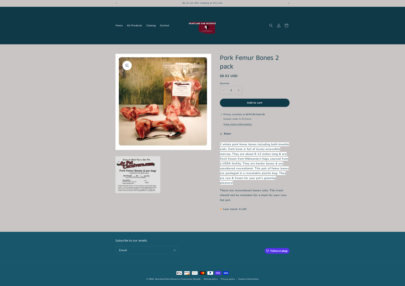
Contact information (248, 279)
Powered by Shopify (191, 279)
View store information (237, 124)
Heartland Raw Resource (167, 279)
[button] (271, 25)
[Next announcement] (288, 3)
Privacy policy (228, 279)
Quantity (225, 83)
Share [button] (227, 133)
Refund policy (211, 279)
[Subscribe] (174, 250)
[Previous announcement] (116, 3)
